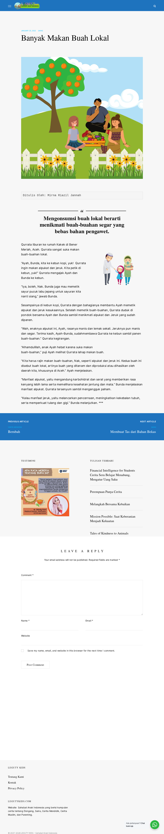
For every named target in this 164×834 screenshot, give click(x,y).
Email (89, 620)
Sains (40, 31)
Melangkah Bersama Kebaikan (110, 504)
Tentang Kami (16, 777)
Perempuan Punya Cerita (106, 491)
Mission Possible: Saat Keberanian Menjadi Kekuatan (112, 518)
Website (25, 635)
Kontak (12, 782)
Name (25, 620)
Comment (27, 575)
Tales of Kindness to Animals (109, 533)
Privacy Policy (16, 788)
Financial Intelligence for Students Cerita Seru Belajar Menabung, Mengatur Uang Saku (112, 474)
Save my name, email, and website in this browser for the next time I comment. (71, 651)
